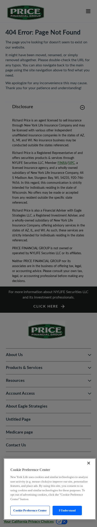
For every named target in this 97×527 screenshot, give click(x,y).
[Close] (89, 463)
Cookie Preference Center (30, 510)
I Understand (67, 510)
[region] (50, 489)
